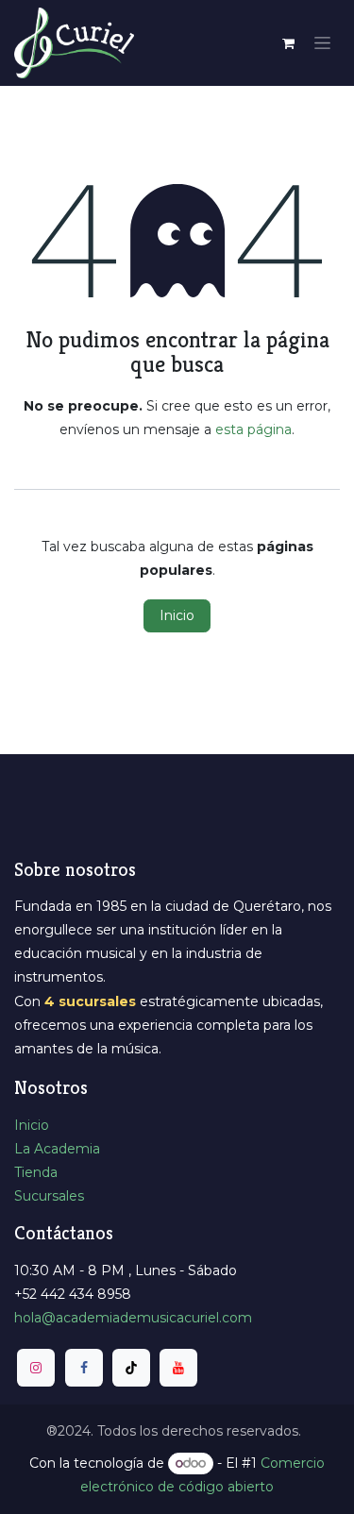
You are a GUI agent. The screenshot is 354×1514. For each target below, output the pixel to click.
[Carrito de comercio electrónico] (288, 43)
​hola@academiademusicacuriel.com (133, 1317)
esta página (253, 429)
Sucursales (49, 1195)
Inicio (177, 615)
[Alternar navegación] (322, 43)
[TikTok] (131, 1368)
